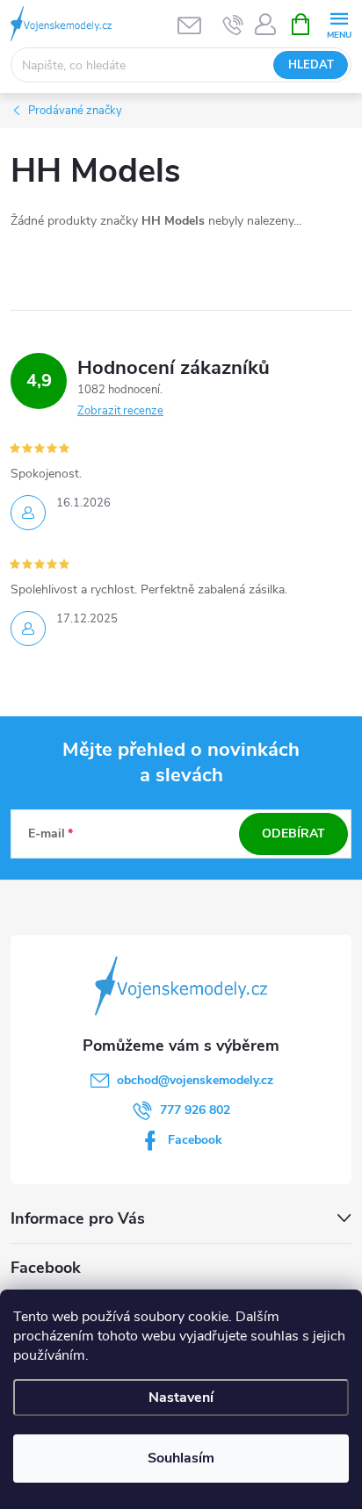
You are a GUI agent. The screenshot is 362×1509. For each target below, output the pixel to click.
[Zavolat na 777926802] (233, 24)
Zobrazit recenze (120, 411)
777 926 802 (195, 1110)
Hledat (311, 65)
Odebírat (293, 833)
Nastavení (181, 1397)
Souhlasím (181, 1458)
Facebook (195, 1140)
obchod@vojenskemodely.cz (195, 1080)
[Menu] (338, 23)
